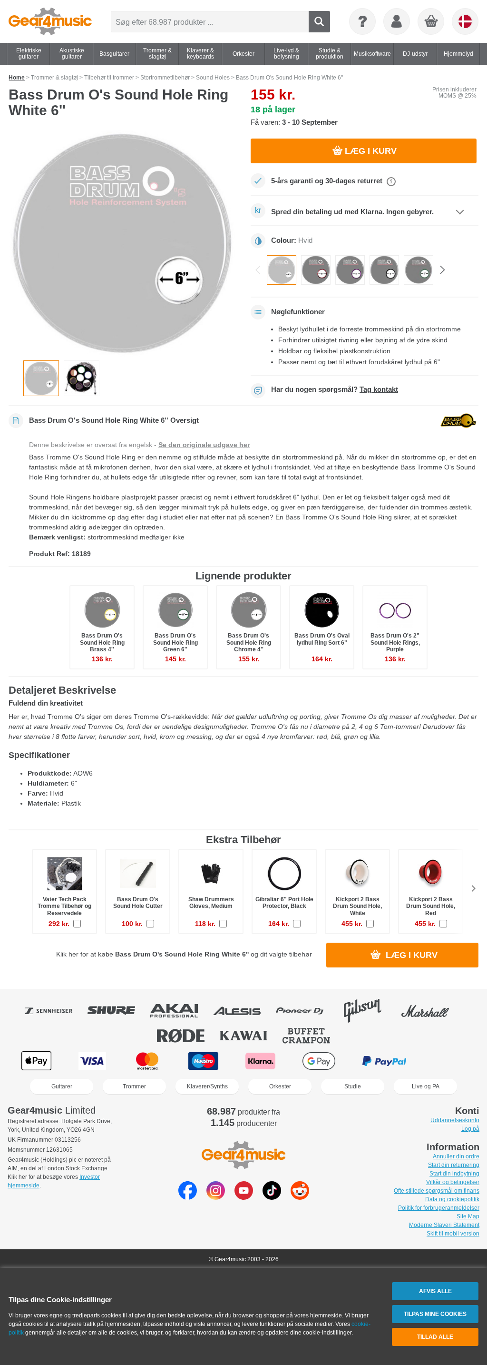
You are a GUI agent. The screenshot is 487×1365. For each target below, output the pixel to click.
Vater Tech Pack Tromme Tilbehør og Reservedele (64, 906)
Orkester (280, 1086)
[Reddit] (300, 1197)
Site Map (468, 1216)
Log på (470, 1129)
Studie (352, 1086)
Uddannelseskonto (454, 1120)
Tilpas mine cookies (435, 1314)
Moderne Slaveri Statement (444, 1225)
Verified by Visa (449, 1061)
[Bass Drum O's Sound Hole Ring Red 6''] (316, 270)
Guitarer (61, 1086)
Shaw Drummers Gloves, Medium (211, 902)
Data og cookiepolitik (452, 1199)
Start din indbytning (454, 1173)
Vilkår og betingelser (452, 1182)
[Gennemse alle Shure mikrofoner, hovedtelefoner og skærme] (118, 1010)
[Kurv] (431, 22)
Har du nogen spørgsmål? (334, 389)
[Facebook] (187, 1197)
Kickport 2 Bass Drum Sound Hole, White (357, 906)
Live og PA (425, 1086)
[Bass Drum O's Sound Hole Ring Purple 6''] (350, 270)
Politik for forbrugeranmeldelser (438, 1208)
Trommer (134, 1086)
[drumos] (81, 378)
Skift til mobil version (453, 1233)
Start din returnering (453, 1165)
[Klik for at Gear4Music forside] (50, 21)
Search (319, 21)
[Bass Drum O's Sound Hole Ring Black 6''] (384, 270)
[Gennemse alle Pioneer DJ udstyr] (306, 1010)
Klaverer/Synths (207, 1086)
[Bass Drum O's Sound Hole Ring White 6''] (281, 270)
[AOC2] (122, 243)
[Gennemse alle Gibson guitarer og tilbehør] (369, 1010)
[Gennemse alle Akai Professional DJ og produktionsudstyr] (180, 1010)
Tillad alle (435, 1337)
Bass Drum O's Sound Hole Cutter (138, 902)
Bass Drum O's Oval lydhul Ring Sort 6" (322, 639)
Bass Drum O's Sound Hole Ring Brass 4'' (102, 642)
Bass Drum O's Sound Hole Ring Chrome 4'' (248, 642)
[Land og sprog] (465, 21)
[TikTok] (272, 1197)
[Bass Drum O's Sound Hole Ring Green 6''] (418, 270)
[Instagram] (215, 1197)
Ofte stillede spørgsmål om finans (436, 1190)
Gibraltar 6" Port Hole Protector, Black (284, 902)
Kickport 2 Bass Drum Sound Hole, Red (430, 906)
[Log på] (396, 21)
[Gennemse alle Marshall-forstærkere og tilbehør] (431, 1010)
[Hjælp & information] (362, 21)
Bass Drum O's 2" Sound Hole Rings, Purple (395, 642)
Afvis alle (435, 1291)
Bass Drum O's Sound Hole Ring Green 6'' (175, 642)
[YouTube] (243, 1197)
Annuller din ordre (456, 1156)
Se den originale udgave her (204, 444)
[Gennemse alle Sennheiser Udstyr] (55, 1010)
